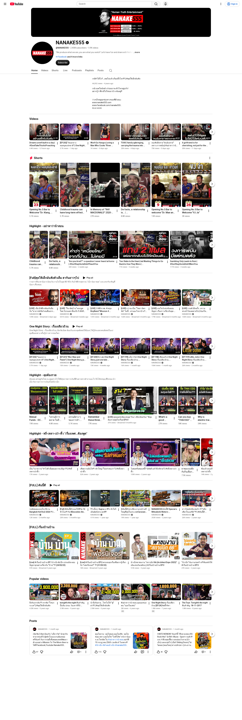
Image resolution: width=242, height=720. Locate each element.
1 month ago (54, 629)
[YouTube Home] (16, 4)
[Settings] (221, 4)
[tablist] (121, 70)
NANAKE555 (34, 314)
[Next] (212, 132)
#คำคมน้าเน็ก (109, 645)
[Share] (72, 652)
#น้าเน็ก (98, 645)
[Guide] (5, 4)
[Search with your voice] (165, 4)
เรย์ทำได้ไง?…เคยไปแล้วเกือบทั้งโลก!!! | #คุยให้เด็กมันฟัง (116, 79)
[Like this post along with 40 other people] (158, 652)
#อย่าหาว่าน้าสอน (116, 639)
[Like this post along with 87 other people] (34, 652)
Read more (97, 108)
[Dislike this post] (41, 652)
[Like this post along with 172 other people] (96, 652)
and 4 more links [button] (74, 57)
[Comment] (142, 652)
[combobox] (115, 4)
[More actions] (57, 143)
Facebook (62, 57)
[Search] (156, 4)
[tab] (34, 70)
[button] (97, 108)
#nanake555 (120, 645)
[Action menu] (86, 652)
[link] (60, 641)
